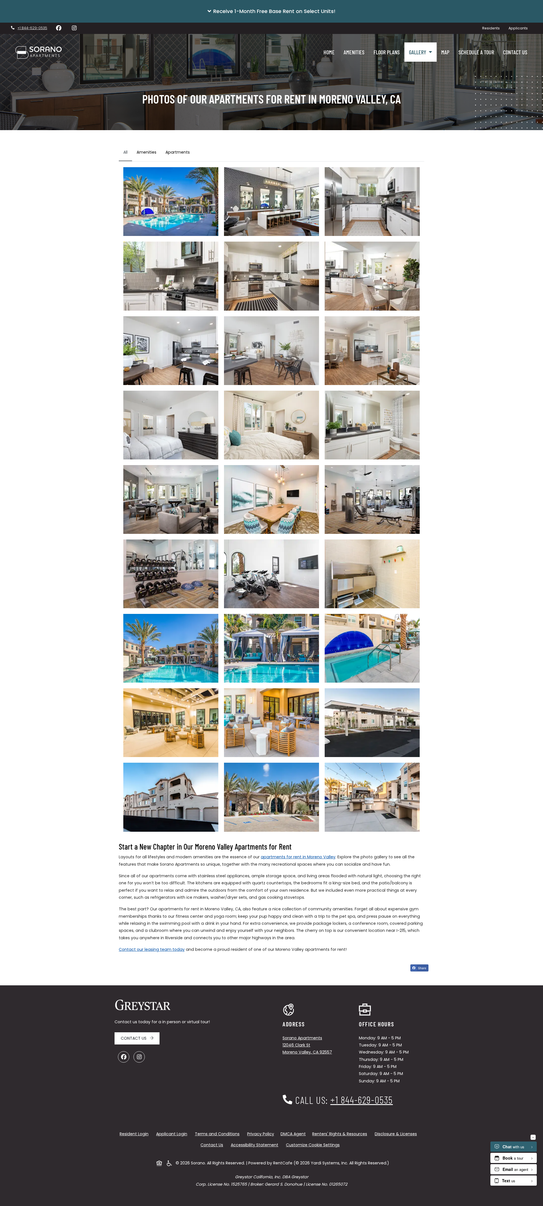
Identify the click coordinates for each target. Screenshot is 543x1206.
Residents (493, 28)
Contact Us (515, 52)
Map (445, 52)
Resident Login (135, 1134)
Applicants (520, 28)
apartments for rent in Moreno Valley (298, 857)
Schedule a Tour (476, 52)
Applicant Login (172, 1134)
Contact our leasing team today (152, 949)
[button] (271, 11)
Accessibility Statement (256, 1145)
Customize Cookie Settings (313, 1145)
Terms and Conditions (218, 1134)
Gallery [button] (418, 52)
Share (422, 968)
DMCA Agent (294, 1134)
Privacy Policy (261, 1134)
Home (329, 52)
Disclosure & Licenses (397, 1134)
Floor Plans (387, 52)
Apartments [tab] (177, 152)
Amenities (354, 52)
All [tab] (125, 152)
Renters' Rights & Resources (340, 1134)
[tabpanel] (271, 499)
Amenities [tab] (146, 152)
